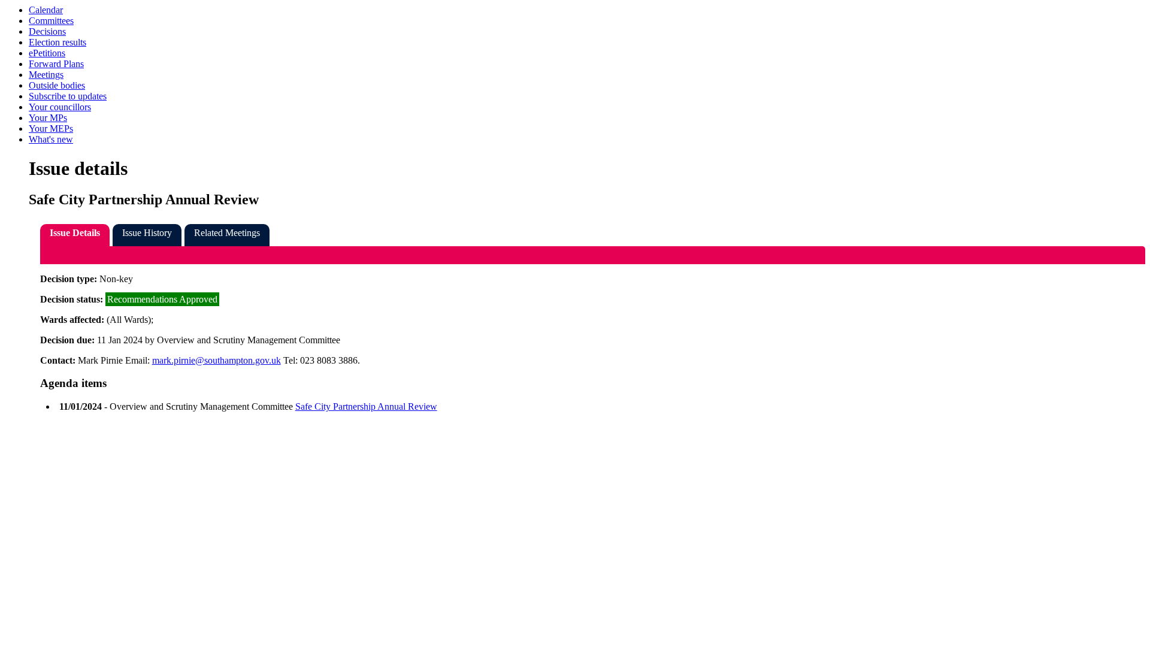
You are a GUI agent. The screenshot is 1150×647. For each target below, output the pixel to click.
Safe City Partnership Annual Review (366, 406)
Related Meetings (227, 233)
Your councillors (60, 107)
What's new (51, 139)
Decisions (47, 31)
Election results (57, 42)
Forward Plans (56, 64)
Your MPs (48, 118)
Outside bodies (57, 85)
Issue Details (75, 233)
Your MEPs (51, 128)
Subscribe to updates (68, 96)
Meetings (46, 74)
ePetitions (47, 53)
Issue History (147, 233)
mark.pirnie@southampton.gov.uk (216, 360)
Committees (51, 21)
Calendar (46, 10)
